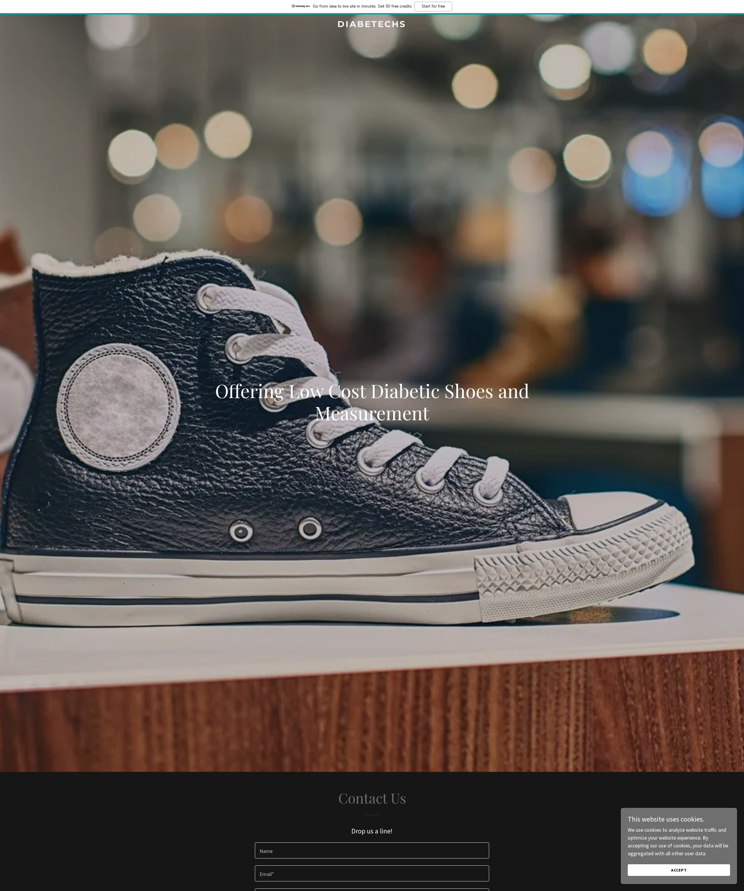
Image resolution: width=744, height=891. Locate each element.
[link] (372, 25)
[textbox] (372, 850)
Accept (679, 870)
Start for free (433, 6)
